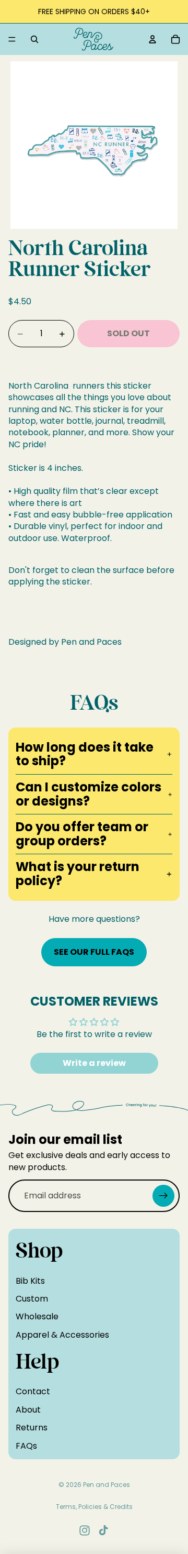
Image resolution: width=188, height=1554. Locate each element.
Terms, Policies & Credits (94, 1506)
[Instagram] (84, 1530)
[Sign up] (163, 1196)
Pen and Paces (106, 1484)
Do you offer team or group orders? (82, 833)
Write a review (94, 1063)
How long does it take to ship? (85, 754)
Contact (33, 1391)
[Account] (152, 39)
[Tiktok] (103, 1530)
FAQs (26, 1446)
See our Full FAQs (94, 952)
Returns (32, 1427)
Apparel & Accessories (62, 1335)
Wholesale (37, 1316)
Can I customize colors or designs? (88, 793)
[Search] (34, 39)
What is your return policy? (77, 873)
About (28, 1410)
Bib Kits (30, 1280)
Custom (32, 1299)
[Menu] (12, 39)
